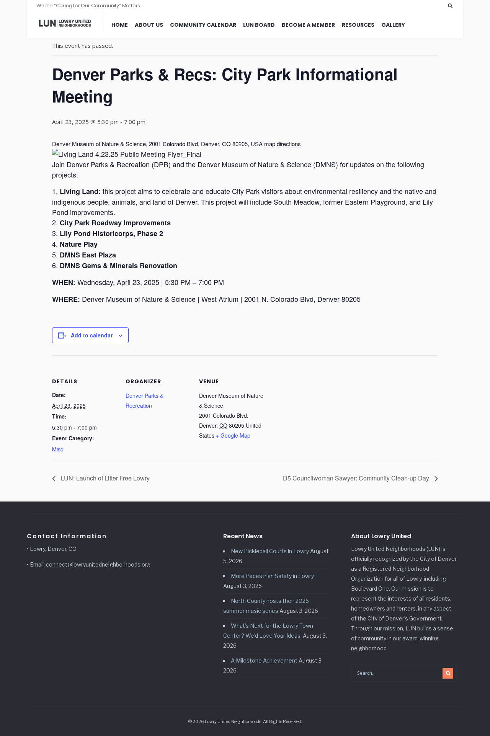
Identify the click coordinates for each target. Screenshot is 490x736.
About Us (149, 25)
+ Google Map (233, 435)
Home (119, 25)
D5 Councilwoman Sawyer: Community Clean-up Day (357, 478)
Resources (358, 25)
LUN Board (259, 25)
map (269, 144)
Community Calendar (203, 25)
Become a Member (308, 25)
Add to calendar (92, 335)
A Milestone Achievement (264, 660)
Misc (57, 449)
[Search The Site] (452, 5)
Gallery (393, 25)
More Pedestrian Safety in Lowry (272, 576)
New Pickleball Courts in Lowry (270, 551)
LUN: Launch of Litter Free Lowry (104, 478)
